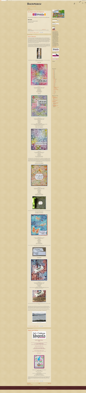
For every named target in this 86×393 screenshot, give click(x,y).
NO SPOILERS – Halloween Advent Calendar (55, 105)
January (54, 92)
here (34, 351)
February (54, 91)
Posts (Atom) (31, 384)
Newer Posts (29, 383)
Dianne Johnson (54, 30)
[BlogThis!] (40, 32)
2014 (53, 78)
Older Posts (49, 383)
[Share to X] (41, 32)
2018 (53, 74)
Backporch (34, 4)
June (54, 84)
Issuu (31, 29)
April (54, 86)
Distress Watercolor (32, 36)
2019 (53, 73)
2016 (53, 76)
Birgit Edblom (54, 101)
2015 (53, 77)
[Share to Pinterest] (42, 32)
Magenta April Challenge (33, 330)
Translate (57, 24)
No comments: (37, 32)
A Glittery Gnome (54, 103)
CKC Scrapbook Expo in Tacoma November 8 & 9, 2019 (55, 98)
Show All (58, 107)
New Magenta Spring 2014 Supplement (36, 11)
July (54, 83)
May (54, 85)
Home (29, 8)
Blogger (46, 388)
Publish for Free (44, 29)
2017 (53, 75)
